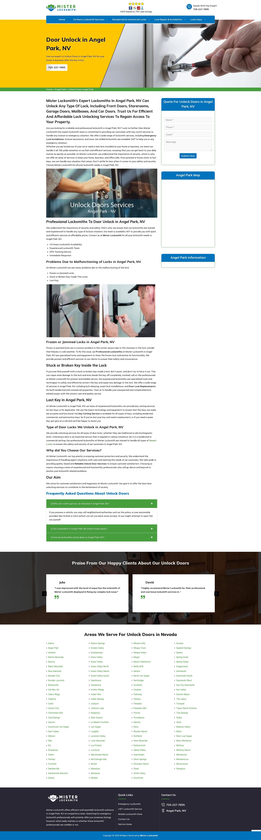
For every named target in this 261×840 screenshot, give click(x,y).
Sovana (179, 643)
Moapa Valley (139, 652)
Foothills (52, 764)
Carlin (50, 703)
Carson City (53, 708)
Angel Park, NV (176, 810)
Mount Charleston (142, 662)
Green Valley (97, 662)
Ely (49, 745)
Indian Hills (96, 694)
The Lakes (181, 699)
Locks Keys (196, 19)
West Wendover (184, 740)
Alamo (51, 643)
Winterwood (182, 764)
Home (62, 19)
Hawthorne (96, 680)
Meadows (95, 768)
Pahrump (137, 694)
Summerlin (181, 671)
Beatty (51, 662)
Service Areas (125, 824)
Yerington (180, 768)
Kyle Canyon (96, 717)
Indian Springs (97, 699)
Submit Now (188, 155)
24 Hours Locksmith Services (88, 19)
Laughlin (95, 731)
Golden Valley (97, 648)
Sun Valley (181, 689)
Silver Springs (139, 759)
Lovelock (95, 750)
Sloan (136, 768)
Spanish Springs (183, 648)
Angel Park (60, 89)
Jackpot (95, 703)
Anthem (52, 652)
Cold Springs (54, 717)
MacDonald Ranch (99, 754)
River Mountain (140, 740)
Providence (138, 717)
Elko (50, 740)
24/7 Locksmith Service (130, 809)
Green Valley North (100, 666)
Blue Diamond (54, 671)
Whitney (180, 745)
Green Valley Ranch (100, 671)
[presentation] (44, 593)
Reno (135, 727)
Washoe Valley (183, 727)
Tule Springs (182, 713)
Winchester (181, 754)
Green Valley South (100, 675)
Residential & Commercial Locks (129, 19)
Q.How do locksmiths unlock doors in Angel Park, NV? (77, 537)
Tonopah (180, 703)
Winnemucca (182, 759)
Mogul (136, 657)
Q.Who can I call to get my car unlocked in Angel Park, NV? (80, 503)
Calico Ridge (54, 694)
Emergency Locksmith (129, 804)
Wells (178, 731)
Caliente (52, 699)
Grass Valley (96, 657)
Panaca (137, 699)
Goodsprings (97, 652)
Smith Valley (139, 773)
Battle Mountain (56, 657)
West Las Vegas (184, 736)
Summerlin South (184, 675)
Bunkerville (53, 685)
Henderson (96, 685)
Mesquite (95, 773)
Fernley (51, 759)
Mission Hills (139, 643)
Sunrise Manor (183, 694)
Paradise (137, 703)
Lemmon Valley (98, 736)
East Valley (53, 731)
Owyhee (137, 689)
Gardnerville (53, 768)
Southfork (138, 778)
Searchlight (138, 754)
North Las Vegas (141, 675)
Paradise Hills (139, 708)
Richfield (137, 736)
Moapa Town (139, 648)
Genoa (51, 778)
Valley (179, 717)
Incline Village (97, 689)
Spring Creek (182, 657)
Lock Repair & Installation (168, 19)
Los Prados (96, 745)
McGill (94, 764)
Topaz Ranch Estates (186, 708)
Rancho (137, 722)
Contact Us (124, 819)
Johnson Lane (97, 708)
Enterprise (53, 750)
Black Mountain (55, 666)
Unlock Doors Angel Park (81, 89)
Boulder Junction (56, 680)
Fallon (51, 754)
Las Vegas (96, 727)
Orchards (137, 685)
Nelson (136, 671)
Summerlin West (184, 680)
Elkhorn (51, 736)
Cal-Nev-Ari (53, 689)
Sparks (179, 652)
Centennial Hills (55, 713)
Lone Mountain (98, 740)
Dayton (51, 722)
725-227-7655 (201, 9)
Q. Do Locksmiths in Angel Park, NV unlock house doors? (79, 528)
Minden (94, 778)
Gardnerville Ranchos (58, 773)
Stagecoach (182, 666)
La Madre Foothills (100, 722)
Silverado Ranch (141, 764)
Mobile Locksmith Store (130, 814)
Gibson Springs (98, 643)
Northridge (138, 680)
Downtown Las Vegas (58, 727)
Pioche (136, 713)
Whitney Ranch (183, 750)
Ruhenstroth (139, 745)
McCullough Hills (99, 759)
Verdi (178, 722)
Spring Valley (182, 662)
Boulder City (54, 675)
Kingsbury (95, 713)
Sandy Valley (139, 750)
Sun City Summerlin (185, 685)
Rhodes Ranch (140, 731)
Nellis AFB (138, 666)
